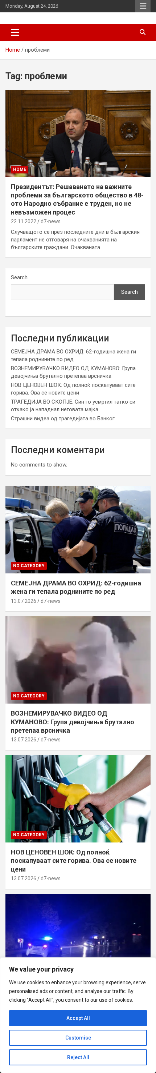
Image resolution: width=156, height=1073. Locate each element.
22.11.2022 (23, 221)
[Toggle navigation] (15, 32)
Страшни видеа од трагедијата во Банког (63, 418)
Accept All (78, 1018)
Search (19, 277)
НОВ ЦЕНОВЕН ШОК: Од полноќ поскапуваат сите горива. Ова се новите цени (73, 860)
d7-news (51, 221)
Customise (78, 1038)
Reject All (78, 1057)
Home (19, 169)
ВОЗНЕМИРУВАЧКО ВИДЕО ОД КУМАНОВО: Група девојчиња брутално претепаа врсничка (72, 721)
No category (29, 565)
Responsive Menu (143, 6)
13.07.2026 (23, 601)
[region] (78, 1015)
